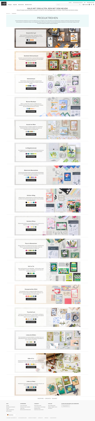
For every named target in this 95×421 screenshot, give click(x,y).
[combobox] (69, 4)
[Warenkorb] (93, 4)
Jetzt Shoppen (31, 42)
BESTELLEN (8, 13)
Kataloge (50, 403)
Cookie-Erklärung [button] (53, 417)
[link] (91, 4)
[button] (89, 4)
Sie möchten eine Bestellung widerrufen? (70, 403)
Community (36, 403)
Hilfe (7, 403)
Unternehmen (23, 403)
